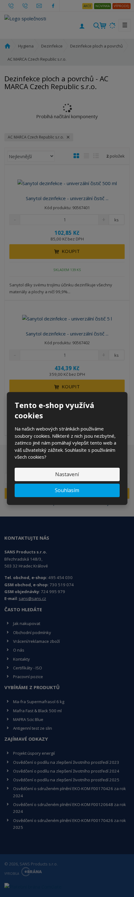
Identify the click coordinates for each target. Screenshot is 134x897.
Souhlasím (67, 490)
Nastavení (67, 474)
